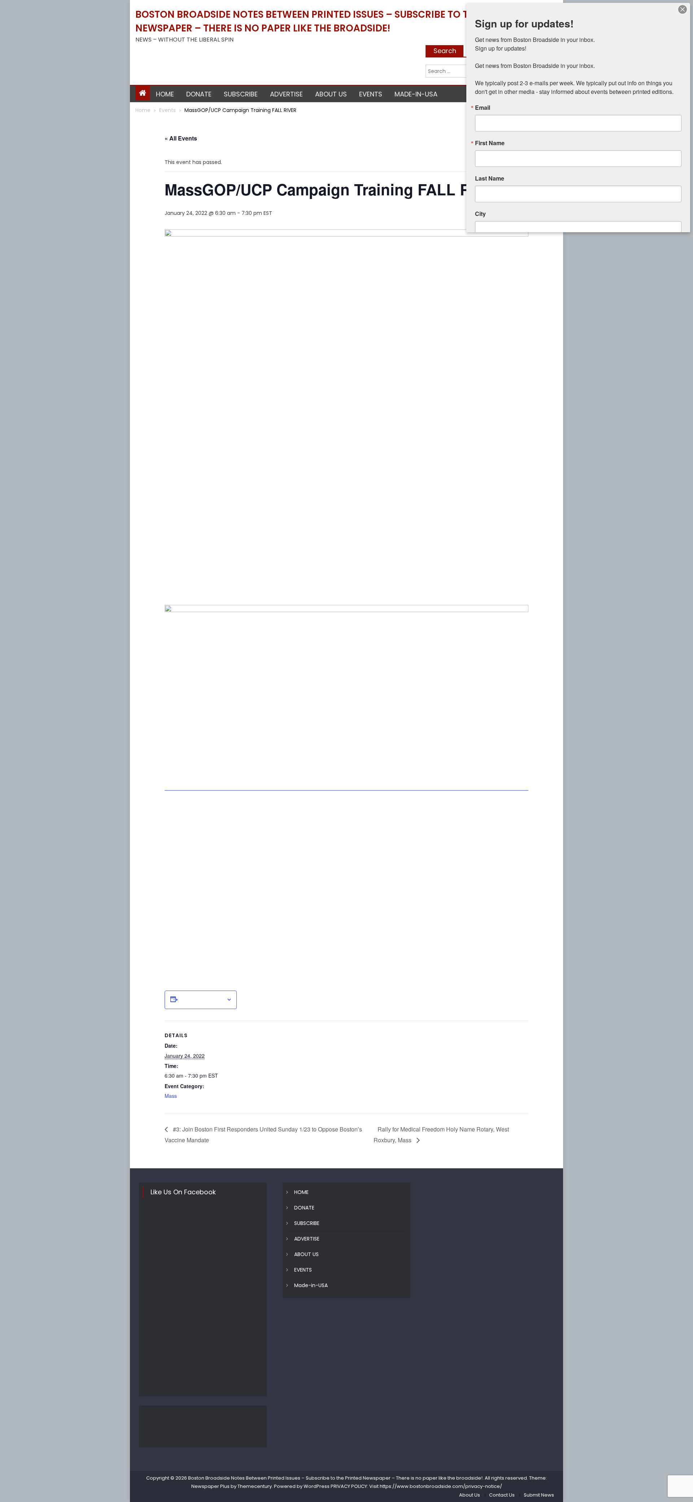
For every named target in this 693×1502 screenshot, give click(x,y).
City (480, 214)
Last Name (489, 178)
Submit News (539, 1495)
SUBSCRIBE (241, 94)
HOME (165, 94)
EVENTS (370, 94)
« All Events (181, 138)
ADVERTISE (286, 94)
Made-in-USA (416, 94)
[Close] (682, 9)
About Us (469, 1495)
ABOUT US (331, 94)
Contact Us (502, 1495)
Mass (171, 1095)
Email (482, 108)
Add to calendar (202, 999)
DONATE (199, 94)
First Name (490, 143)
